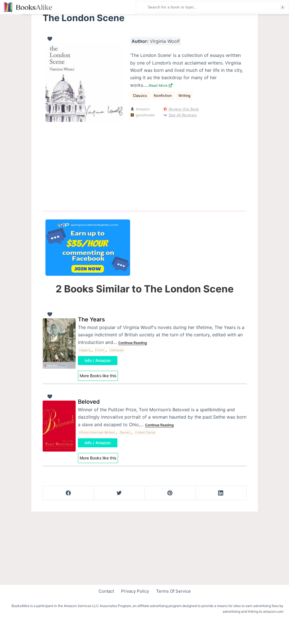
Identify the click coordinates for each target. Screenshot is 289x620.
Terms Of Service (173, 591)
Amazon (142, 109)
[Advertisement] (144, 163)
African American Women (97, 432)
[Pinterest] (170, 493)
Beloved (89, 401)
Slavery (125, 432)
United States (145, 432)
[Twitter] (119, 493)
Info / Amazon (98, 360)
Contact (106, 591)
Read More (158, 85)
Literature (117, 350)
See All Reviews (182, 115)
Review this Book (183, 109)
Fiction (99, 350)
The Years (91, 319)
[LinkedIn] (220, 493)
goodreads (145, 115)
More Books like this (98, 375)
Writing (184, 96)
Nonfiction (163, 96)
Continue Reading (132, 343)
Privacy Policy (135, 591)
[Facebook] (68, 493)
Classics (140, 96)
